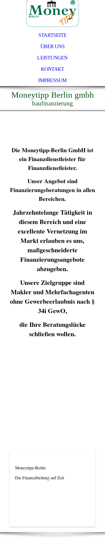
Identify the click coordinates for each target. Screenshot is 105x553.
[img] (52, 15)
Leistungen (52, 58)
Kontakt (52, 69)
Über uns (52, 46)
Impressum (52, 80)
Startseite (52, 35)
